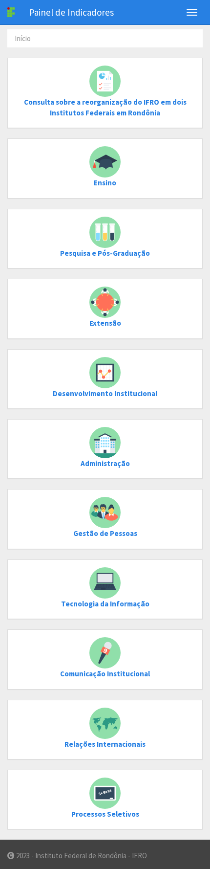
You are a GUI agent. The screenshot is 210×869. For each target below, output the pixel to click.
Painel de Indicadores (71, 12)
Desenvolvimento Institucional (105, 393)
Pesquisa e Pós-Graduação (105, 253)
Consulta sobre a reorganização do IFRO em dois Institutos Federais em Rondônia (105, 107)
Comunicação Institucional (105, 673)
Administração (105, 463)
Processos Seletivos (105, 814)
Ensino (105, 182)
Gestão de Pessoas (105, 533)
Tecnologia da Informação (105, 603)
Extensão (105, 323)
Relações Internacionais (105, 744)
